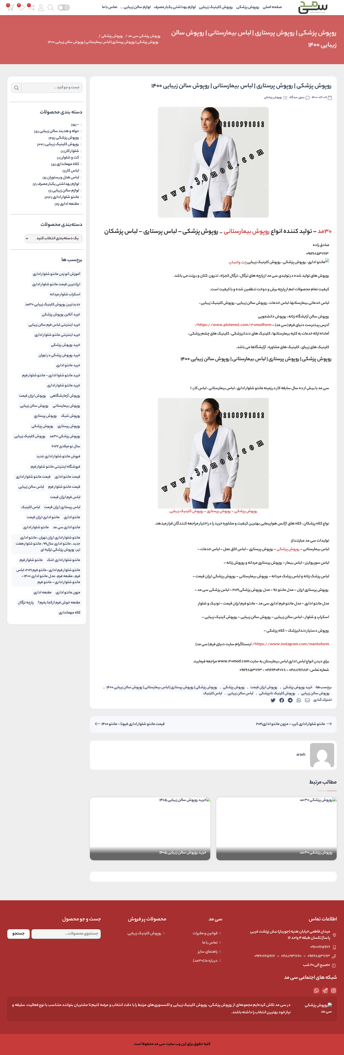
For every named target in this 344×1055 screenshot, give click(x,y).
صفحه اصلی (272, 7)
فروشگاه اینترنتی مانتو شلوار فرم (55, 467)
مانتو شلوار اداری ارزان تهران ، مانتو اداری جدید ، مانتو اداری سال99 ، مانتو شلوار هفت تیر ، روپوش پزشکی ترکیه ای (48, 544)
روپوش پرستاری (68, 426)
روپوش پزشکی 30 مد (316, 853)
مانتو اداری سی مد (66, 528)
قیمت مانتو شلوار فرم (64, 487)
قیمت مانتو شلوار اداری (33, 477)
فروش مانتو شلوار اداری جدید (58, 457)
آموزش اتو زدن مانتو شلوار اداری (56, 274)
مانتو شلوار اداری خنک (63, 560)
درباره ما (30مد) (205, 961)
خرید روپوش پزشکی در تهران (59, 355)
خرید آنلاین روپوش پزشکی (61, 315)
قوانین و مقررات (205, 933)
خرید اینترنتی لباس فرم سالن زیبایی (54, 325)
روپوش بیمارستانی (66, 406)
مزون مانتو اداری (68, 593)
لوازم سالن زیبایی (137, 7)
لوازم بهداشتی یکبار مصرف (175, 7)
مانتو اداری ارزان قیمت (43, 517)
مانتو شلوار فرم (31, 560)
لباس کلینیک (212, 694)
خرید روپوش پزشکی (298, 688)
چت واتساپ (238, 262)
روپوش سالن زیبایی (315, 694)
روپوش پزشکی (247, 7)
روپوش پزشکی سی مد (144, 36)
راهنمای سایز (208, 952)
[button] (41, 8)
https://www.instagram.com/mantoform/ (290, 644)
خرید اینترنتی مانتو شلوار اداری (57, 335)
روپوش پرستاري (45, 416)
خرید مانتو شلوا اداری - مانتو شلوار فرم (51, 376)
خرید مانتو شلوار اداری (63, 386)
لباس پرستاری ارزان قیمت (62, 507)
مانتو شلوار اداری (66, 197)
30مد (324, 232)
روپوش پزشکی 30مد (65, 436)
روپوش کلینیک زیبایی (216, 7)
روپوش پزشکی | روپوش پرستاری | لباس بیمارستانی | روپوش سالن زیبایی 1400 (103, 42)
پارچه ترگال (26, 603)
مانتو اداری (72, 517)
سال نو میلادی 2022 (66, 447)
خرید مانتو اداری (68, 366)
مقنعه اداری (69, 204)
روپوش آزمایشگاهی (65, 396)
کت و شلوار (70, 158)
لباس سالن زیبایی (240, 694)
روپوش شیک (70, 416)
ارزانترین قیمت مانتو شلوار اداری (56, 285)
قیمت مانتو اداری (67, 477)
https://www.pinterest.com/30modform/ (233, 325)
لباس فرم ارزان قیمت (65, 497)
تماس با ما (109, 7)
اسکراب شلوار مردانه (65, 295)
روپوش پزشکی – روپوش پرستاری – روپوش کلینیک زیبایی (213, 511)
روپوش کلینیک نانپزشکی (277, 694)
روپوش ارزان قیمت (264, 688)
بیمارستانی (247, 232)
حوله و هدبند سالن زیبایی (59, 132)
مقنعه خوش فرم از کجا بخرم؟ (59, 603)
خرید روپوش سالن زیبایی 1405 (182, 853)
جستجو (18, 933)
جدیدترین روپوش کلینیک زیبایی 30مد (52, 305)
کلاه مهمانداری (67, 164)
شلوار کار (72, 151)
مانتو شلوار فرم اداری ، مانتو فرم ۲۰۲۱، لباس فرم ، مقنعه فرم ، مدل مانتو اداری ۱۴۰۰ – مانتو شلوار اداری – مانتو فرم (48, 576)
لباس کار (72, 171)
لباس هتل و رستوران (63, 178)
